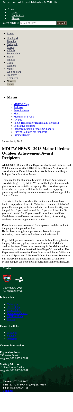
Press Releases (21, 110)
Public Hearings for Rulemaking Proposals (36, 122)
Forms (15, 12)
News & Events (11, 83)
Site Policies (13, 307)
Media (17, 113)
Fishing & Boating (12, 46)
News (11, 9)
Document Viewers (17, 313)
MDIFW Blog (21, 104)
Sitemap (16, 18)
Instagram (12, 338)
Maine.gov (12, 304)
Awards (18, 119)
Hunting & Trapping (12, 40)
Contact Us (18, 15)
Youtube (11, 335)
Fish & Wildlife (11, 58)
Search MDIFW (10, 22)
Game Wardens (11, 64)
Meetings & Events (24, 116)
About (10, 33)
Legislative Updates (24, 125)
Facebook (12, 332)
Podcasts (18, 107)
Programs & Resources (13, 76)
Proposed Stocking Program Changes (34, 128)
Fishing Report (22, 134)
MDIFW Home (15, 316)
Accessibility (14, 310)
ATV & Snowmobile (13, 52)
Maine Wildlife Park (14, 70)
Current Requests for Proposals (30, 131)
